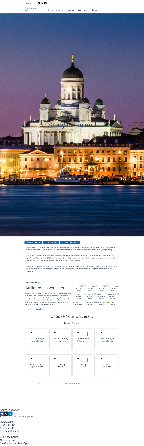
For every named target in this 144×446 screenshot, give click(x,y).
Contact (95, 10)
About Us (70, 10)
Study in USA (7, 424)
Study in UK (7, 428)
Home (50, 10)
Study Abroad (83, 10)
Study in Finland (9, 431)
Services (59, 10)
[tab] (33, 242)
